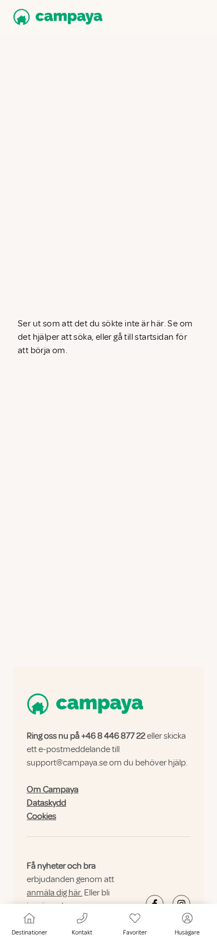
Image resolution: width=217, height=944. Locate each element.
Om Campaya (52, 789)
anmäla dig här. (54, 892)
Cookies (41, 816)
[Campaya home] (55, 17)
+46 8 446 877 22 (113, 735)
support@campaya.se (67, 762)
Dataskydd (46, 802)
